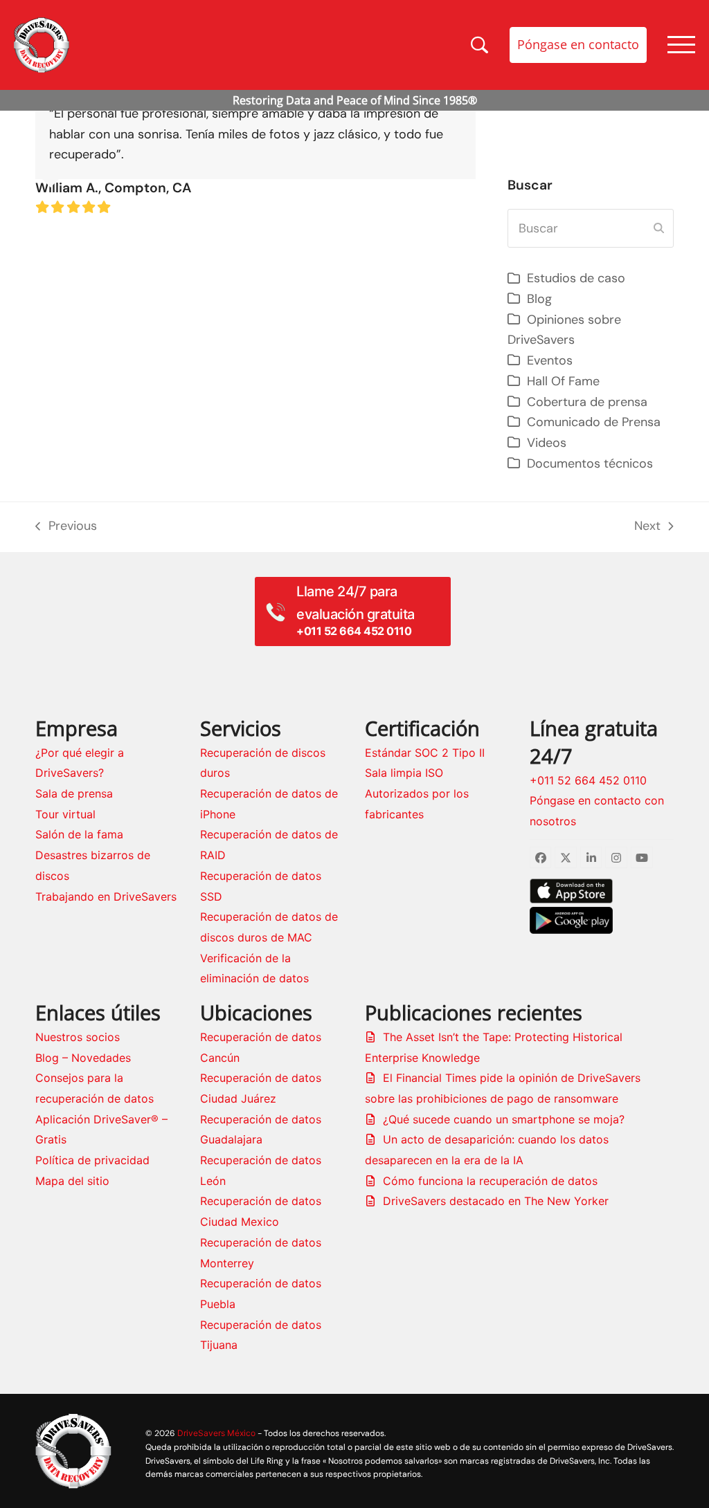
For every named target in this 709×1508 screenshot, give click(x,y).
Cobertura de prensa (587, 402)
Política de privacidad (92, 1160)
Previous (65, 527)
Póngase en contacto (578, 44)
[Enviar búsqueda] (659, 228)
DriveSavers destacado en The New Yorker (496, 1201)
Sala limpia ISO (404, 773)
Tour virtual (65, 814)
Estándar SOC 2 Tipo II (425, 753)
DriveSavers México (216, 1433)
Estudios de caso (576, 278)
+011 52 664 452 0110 (588, 780)
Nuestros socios (77, 1037)
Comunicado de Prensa (594, 422)
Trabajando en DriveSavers (106, 896)
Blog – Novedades (83, 1058)
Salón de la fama (79, 834)
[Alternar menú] (681, 44)
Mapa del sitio (72, 1181)
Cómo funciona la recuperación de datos (490, 1181)
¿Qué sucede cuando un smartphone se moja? (504, 1119)
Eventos (550, 360)
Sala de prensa (74, 793)
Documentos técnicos (590, 463)
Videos (546, 442)
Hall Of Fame (563, 381)
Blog (539, 299)
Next (653, 527)
